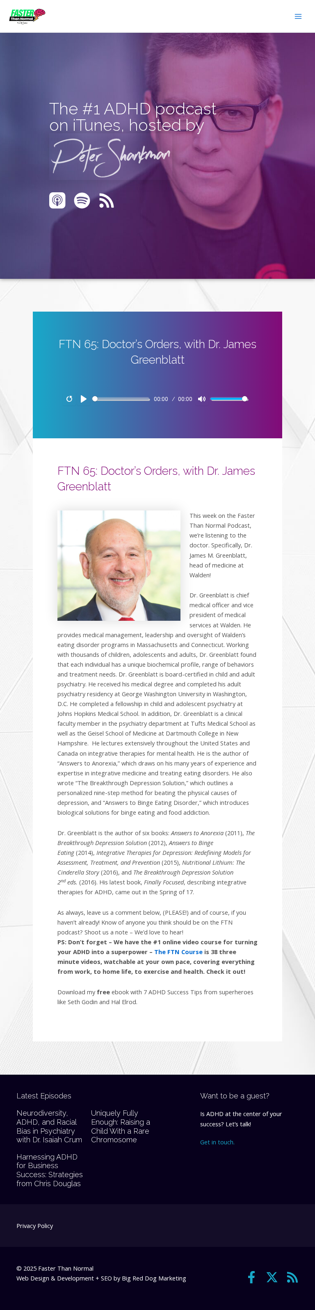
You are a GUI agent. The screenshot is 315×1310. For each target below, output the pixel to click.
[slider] (120, 399)
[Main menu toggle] (298, 16)
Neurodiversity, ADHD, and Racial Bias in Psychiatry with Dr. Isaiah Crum (49, 1126)
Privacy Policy (34, 1225)
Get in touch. (217, 1142)
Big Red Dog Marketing (154, 1278)
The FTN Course (178, 952)
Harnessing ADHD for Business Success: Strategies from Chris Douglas (49, 1170)
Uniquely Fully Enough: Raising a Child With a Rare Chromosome (120, 1126)
